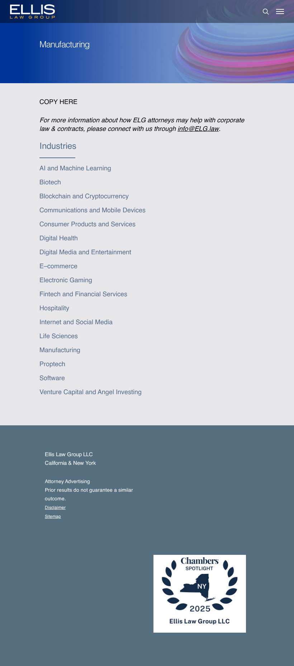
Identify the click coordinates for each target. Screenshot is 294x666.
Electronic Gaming (65, 280)
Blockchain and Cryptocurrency (84, 196)
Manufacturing (59, 350)
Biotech (50, 182)
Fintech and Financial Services (83, 294)
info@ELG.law (198, 129)
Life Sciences (58, 336)
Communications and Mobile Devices (92, 210)
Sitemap (53, 517)
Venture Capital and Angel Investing (90, 392)
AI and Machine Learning (75, 168)
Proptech (52, 364)
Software (52, 378)
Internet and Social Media (76, 322)
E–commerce (58, 266)
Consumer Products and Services (87, 224)
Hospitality (54, 308)
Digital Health (58, 238)
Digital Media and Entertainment (85, 252)
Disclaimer (55, 508)
